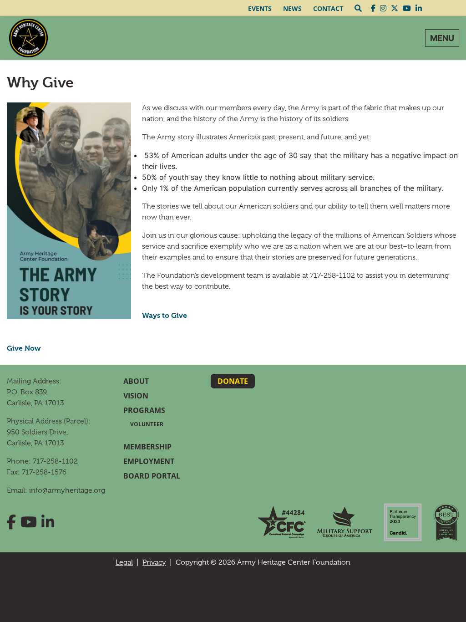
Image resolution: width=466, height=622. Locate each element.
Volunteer (146, 424)
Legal (124, 562)
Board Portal (151, 476)
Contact (328, 8)
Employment (148, 461)
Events (260, 8)
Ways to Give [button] (164, 315)
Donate (233, 381)
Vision (135, 396)
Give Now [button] (24, 348)
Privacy (154, 562)
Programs (144, 410)
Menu (442, 38)
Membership (147, 447)
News (292, 8)
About (136, 381)
